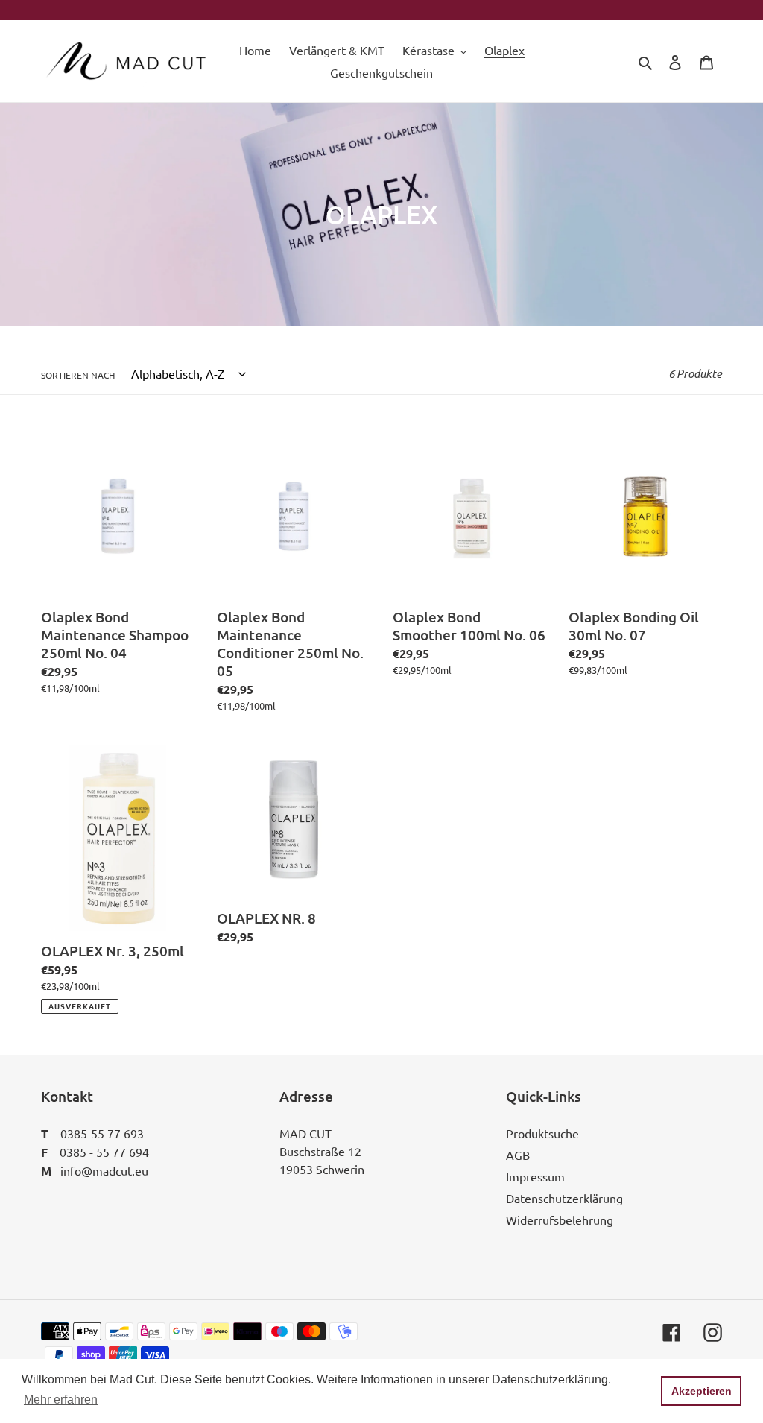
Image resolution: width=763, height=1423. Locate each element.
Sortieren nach (78, 375)
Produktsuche (542, 1133)
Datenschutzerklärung (564, 1197)
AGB (518, 1154)
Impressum (535, 1176)
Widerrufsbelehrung (559, 1219)
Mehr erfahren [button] (61, 1399)
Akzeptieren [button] (701, 1391)
